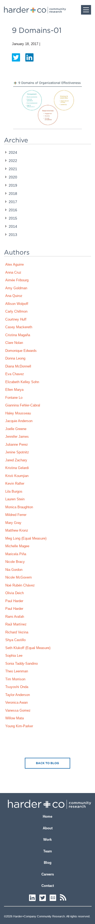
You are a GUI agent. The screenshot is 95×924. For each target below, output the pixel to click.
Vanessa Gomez (18, 710)
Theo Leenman (16, 671)
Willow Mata (14, 718)
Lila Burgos (13, 491)
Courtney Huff (15, 319)
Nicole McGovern (18, 577)
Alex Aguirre (14, 264)
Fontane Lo (13, 398)
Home (47, 816)
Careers (47, 874)
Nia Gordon (13, 570)
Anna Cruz (13, 272)
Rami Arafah (14, 617)
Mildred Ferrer (15, 515)
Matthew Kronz (16, 530)
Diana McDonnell (18, 366)
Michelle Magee (17, 546)
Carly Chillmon (16, 311)
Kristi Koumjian (16, 476)
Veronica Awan (16, 702)
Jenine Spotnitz (17, 452)
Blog (47, 863)
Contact (47, 886)
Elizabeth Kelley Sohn (22, 382)
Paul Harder (14, 601)
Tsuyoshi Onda (16, 687)
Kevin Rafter (14, 483)
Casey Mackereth (18, 327)
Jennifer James (17, 437)
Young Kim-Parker (19, 726)
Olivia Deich (14, 593)
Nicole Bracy (15, 562)
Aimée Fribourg (16, 280)
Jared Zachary (16, 460)
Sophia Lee (13, 656)
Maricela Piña (15, 554)
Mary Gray (13, 523)
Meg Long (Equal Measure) (25, 538)
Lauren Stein (15, 499)
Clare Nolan (14, 343)
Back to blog (47, 763)
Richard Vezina (16, 632)
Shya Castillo (15, 640)
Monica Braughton (19, 507)
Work (47, 840)
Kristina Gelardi (17, 468)
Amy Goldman (16, 288)
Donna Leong (15, 358)
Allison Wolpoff (16, 304)
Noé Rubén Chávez (20, 585)
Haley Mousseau (18, 413)
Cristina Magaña (17, 335)
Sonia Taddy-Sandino (21, 663)
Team (47, 851)
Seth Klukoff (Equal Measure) (27, 648)
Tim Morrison (15, 679)
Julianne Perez (16, 444)
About (48, 828)
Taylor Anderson (17, 695)
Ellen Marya (14, 390)
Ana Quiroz (13, 296)
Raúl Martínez (16, 624)
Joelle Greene (15, 429)
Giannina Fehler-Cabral (22, 405)
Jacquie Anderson (18, 421)
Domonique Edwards (21, 351)
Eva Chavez (14, 374)
